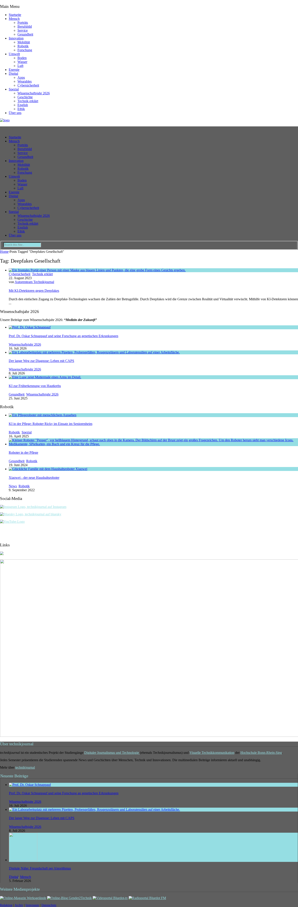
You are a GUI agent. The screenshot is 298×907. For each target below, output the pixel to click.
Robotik (23, 46)
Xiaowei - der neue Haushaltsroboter (34, 477)
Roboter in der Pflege (23, 452)
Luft (20, 66)
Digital (13, 73)
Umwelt (14, 54)
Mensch (14, 18)
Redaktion (6, 905)
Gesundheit (25, 34)
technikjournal (25, 767)
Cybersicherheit (28, 85)
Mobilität (23, 42)
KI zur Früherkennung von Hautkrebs (35, 386)
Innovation (16, 38)
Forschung (24, 50)
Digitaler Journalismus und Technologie (112, 752)
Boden (22, 58)
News (13, 486)
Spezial (14, 89)
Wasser (22, 62)
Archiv (19, 905)
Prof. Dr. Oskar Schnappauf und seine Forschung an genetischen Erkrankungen (63, 336)
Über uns (15, 113)
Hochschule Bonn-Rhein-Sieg (261, 752)
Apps (21, 77)
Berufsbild (24, 26)
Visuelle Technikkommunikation (212, 752)
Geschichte (25, 97)
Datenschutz (48, 905)
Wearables (24, 81)
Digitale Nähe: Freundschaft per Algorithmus (40, 868)
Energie (14, 69)
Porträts (22, 22)
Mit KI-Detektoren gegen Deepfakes (34, 290)
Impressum (32, 905)
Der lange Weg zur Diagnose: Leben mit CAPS (41, 361)
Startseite (15, 15)
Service (22, 30)
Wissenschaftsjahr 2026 (33, 93)
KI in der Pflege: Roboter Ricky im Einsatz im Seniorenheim (50, 424)
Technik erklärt (27, 101)
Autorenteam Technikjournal (34, 282)
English (22, 105)
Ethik (21, 109)
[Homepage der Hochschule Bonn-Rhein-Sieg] (1, 554)
